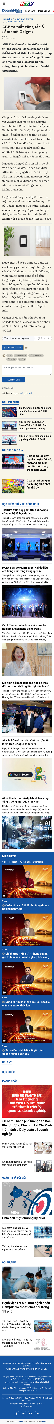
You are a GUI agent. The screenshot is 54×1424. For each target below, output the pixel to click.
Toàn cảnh (30, 11)
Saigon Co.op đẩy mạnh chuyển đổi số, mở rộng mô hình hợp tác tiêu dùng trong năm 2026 (39, 462)
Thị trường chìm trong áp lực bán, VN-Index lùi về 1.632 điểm (35, 411)
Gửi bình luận (14, 380)
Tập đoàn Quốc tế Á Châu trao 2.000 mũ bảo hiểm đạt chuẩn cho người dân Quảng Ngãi (16, 1326)
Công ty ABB (20, 355)
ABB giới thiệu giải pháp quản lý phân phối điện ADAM (35, 438)
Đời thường (9, 1262)
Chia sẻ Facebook (13, 348)
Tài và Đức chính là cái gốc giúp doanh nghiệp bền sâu (23, 1052)
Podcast (13, 862)
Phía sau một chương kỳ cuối (23, 1218)
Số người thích (26, 393)
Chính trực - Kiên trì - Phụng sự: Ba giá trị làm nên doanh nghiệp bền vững (25, 955)
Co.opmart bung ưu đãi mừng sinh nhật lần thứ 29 (39, 484)
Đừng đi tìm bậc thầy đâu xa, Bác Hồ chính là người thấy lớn (26, 1003)
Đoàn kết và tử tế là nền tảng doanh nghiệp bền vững (25, 907)
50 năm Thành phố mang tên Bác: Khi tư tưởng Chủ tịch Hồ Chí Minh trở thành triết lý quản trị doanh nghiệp (27, 1127)
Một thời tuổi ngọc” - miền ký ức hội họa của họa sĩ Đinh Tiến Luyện (17, 1342)
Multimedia (9, 856)
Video (5, 862)
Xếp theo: (6, 393)
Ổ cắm (22, 359)
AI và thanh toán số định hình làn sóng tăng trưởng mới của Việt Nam (25, 800)
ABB (9, 355)
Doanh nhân (44, 11)
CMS (22, 1422)
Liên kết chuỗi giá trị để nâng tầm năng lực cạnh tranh (17, 1163)
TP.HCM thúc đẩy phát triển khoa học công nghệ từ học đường (25, 511)
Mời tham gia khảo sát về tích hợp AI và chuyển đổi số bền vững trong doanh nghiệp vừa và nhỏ (17, 1233)
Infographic (37, 862)
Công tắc (11, 359)
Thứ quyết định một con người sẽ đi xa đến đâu (14, 1248)
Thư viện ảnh (24, 862)
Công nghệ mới (36, 355)
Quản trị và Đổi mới (24, 19)
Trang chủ (7, 19)
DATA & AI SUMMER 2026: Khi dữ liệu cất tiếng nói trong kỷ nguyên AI (25, 569)
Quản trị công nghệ (14, 21)
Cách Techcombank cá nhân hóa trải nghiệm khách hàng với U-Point (24, 627)
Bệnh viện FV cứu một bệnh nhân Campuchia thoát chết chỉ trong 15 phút (26, 1307)
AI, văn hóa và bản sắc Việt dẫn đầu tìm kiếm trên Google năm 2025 (26, 742)
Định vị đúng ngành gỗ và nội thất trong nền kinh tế (17, 1145)
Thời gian (15, 393)
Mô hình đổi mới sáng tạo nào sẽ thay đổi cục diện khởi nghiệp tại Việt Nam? (26, 684)
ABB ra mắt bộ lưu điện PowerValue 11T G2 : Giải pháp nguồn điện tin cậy (33, 425)
